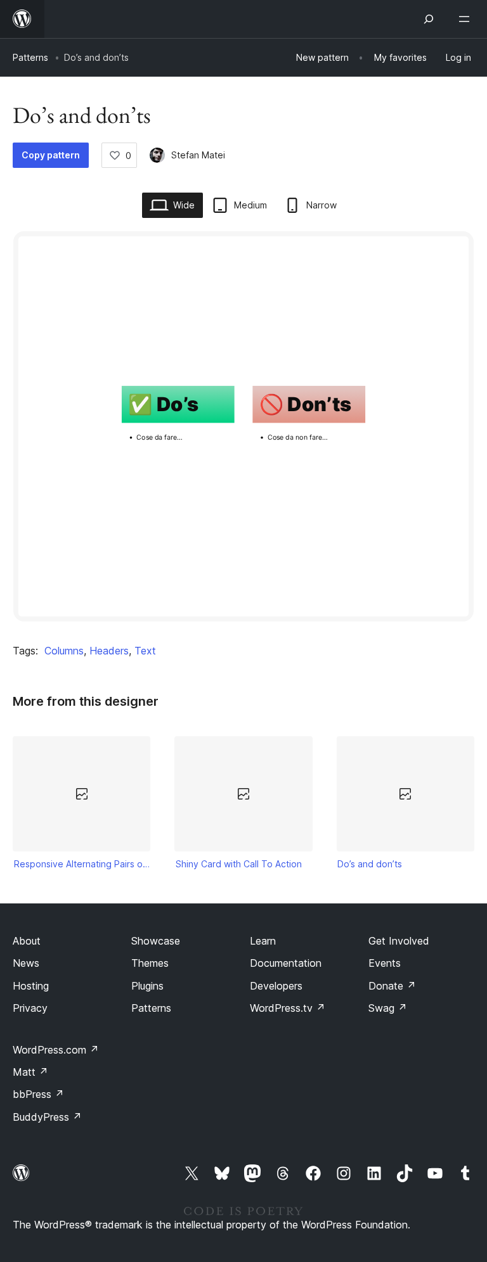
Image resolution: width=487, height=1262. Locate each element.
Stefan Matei (198, 155)
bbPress (38, 1094)
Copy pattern (51, 155)
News (26, 963)
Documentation (285, 963)
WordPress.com (56, 1049)
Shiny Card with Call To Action (239, 863)
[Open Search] (428, 19)
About (27, 940)
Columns (64, 650)
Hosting (31, 985)
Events (384, 963)
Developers (276, 985)
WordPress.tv (287, 1008)
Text (145, 650)
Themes (150, 963)
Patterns (30, 57)
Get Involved (398, 940)
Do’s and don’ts (369, 863)
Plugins (147, 985)
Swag (387, 1008)
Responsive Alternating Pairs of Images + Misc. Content (82, 863)
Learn (263, 940)
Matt (30, 1072)
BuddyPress (47, 1117)
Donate (392, 985)
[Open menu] (466, 19)
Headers (109, 650)
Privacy (30, 1008)
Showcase (155, 940)
